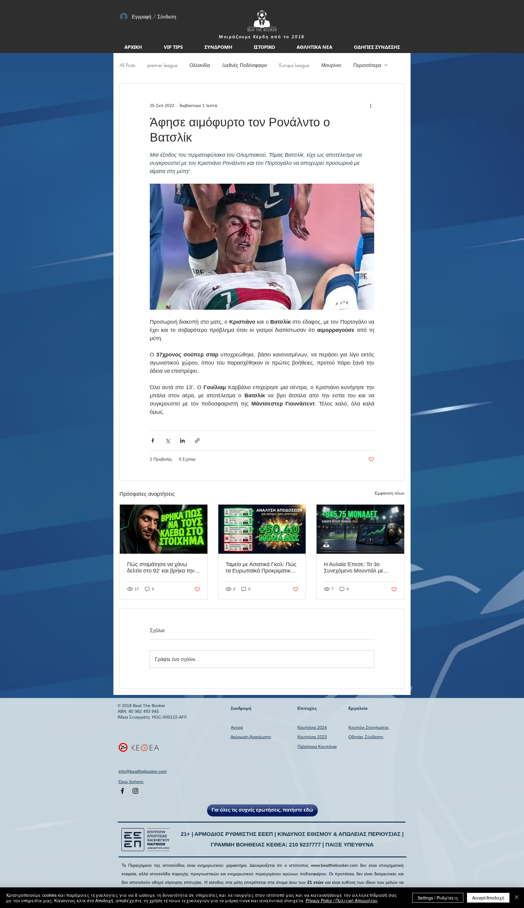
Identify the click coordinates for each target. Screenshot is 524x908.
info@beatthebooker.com (143, 771)
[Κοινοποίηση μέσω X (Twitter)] (167, 440)
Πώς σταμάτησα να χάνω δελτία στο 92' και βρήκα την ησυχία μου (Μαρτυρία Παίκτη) (163, 567)
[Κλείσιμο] (516, 897)
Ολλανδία (200, 65)
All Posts (127, 65)
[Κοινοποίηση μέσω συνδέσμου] (197, 440)
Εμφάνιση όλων (390, 493)
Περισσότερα (367, 65)
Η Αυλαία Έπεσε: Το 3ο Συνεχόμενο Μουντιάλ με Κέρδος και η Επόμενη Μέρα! (359, 567)
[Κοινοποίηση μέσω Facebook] (153, 440)
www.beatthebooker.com (334, 865)
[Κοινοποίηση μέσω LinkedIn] (182, 440)
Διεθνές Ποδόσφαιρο (244, 65)
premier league (162, 65)
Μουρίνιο (331, 65)
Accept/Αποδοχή (488, 898)
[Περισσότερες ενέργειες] (370, 105)
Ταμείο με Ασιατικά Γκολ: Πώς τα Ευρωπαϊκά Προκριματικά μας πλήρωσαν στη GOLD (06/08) (261, 567)
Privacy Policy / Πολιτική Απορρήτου (342, 900)
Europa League (294, 65)
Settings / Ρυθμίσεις (438, 898)
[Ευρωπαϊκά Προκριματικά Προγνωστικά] (262, 529)
